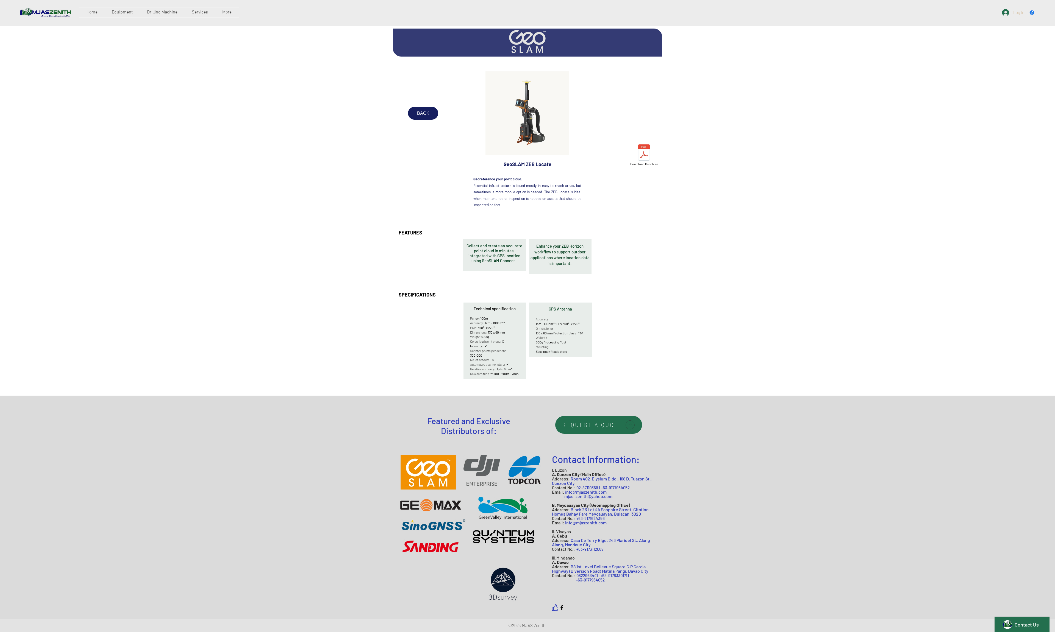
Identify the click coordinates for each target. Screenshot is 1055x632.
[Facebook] (562, 607)
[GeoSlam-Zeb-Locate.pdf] (644, 153)
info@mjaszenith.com (586, 491)
